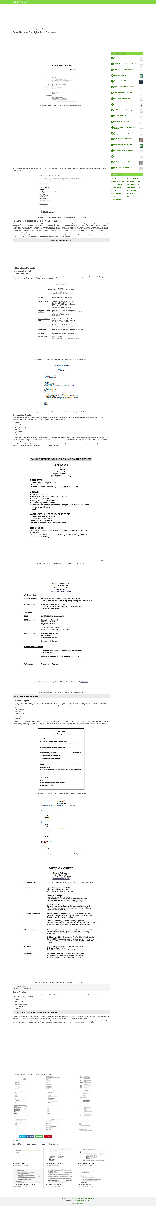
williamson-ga (20, 1)
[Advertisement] (61, 16)
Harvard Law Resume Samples (122, 98)
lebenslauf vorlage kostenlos (78, 1203)
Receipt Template (115, 196)
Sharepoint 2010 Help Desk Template (124, 69)
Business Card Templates (117, 181)
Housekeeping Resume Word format (55, 1163)
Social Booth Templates (120, 81)
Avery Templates (115, 178)
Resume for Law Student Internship (123, 58)
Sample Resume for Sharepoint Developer (125, 63)
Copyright (68, 1198)
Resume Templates (17, 34)
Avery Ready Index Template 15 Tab (123, 104)
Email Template (115, 190)
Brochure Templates (132, 178)
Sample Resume (86, 1200)
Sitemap (63, 1198)
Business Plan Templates (133, 181)
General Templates (116, 193)
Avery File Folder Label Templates (123, 144)
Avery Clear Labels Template (122, 75)
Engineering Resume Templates (54, 1184)
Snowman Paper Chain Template (123, 92)
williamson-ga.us (78, 1200)
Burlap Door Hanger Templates (122, 161)
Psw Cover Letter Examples (121, 121)
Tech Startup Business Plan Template (124, 110)
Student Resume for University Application (24, 1184)
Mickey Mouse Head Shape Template (124, 86)
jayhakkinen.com (45, 1021)
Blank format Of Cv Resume (20, 1163)
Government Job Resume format (123, 167)
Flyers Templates (131, 190)
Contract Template (116, 187)
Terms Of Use (74, 1198)
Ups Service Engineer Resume (86, 1163)
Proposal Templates (132, 193)
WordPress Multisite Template (122, 115)
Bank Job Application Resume (85, 1184)
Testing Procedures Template (122, 156)
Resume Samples (131, 196)
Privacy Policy (91, 1198)
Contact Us (85, 1198)
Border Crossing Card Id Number (123, 138)
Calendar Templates (116, 184)
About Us (80, 1198)
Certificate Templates (133, 184)
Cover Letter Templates (133, 187)
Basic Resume (18, 1140)
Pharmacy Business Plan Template (123, 150)
